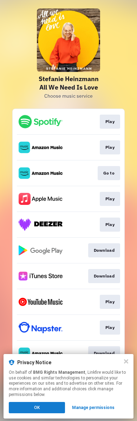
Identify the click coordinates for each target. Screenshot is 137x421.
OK (37, 407)
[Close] (126, 361)
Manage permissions (93, 407)
